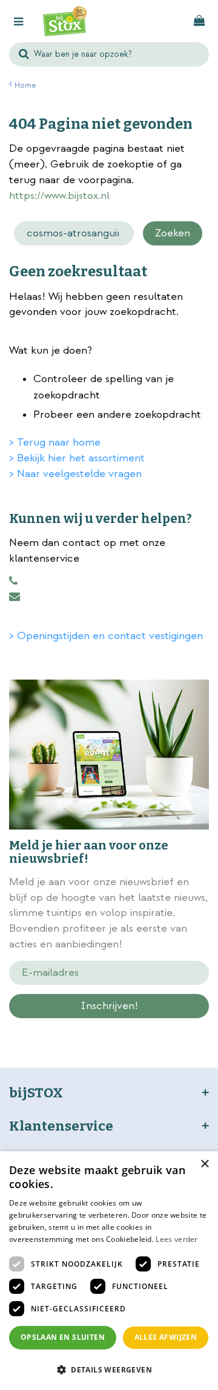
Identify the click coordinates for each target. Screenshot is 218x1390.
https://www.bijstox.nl (59, 195)
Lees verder (176, 1239)
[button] (109, 1369)
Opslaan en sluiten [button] (63, 1337)
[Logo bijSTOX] (64, 21)
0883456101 (13, 581)
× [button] (204, 1164)
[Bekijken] (199, 21)
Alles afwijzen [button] (165, 1337)
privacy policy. (152, 1027)
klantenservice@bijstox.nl (14, 596)
